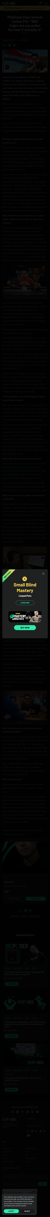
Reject (27, 1211)
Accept (11, 1211)
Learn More (25, 603)
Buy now (25, 627)
